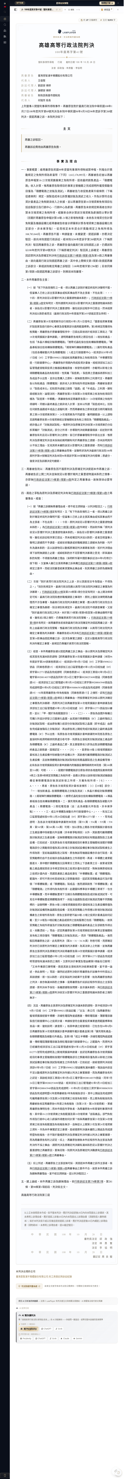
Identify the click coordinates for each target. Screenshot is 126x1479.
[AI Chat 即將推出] (115, 1471)
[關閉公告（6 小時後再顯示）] (118, 3)
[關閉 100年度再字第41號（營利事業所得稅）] (59, 9)
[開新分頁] (65, 9)
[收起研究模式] (118, 9)
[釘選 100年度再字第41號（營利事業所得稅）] (56, 9)
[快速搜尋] (5, 12)
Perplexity (27, 1338)
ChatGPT (47, 1328)
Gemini (79, 1338)
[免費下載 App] (5, 1475)
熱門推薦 (20, 3)
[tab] (41, 9)
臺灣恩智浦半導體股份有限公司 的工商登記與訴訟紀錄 (44, 1276)
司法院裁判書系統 (29, 1286)
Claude (66, 1338)
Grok (60, 1328)
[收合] (16, 9)
